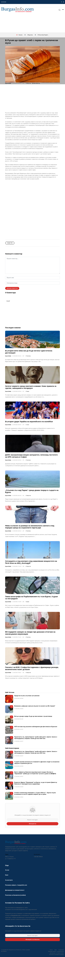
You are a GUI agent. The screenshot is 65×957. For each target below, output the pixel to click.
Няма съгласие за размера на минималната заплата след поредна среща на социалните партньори (29, 527)
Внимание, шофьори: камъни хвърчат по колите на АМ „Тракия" (34, 706)
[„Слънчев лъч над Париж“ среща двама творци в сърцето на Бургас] (32, 479)
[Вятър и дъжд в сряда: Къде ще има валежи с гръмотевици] (9, 719)
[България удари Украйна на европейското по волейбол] (32, 410)
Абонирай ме (32, 823)
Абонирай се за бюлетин (32, 939)
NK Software (4, 951)
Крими (27, 601)
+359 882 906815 (38, 856)
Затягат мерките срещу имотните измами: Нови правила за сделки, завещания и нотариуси (30, 387)
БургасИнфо (8, 83)
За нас (7, 870)
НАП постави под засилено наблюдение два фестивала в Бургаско (35, 726)
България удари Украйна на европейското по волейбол (29, 422)
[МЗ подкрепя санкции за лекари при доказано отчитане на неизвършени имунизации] (32, 620)
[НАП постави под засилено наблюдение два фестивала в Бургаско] (9, 730)
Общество (28, 83)
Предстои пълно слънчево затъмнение (26, 695)
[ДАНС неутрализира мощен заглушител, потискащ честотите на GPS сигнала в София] (32, 443)
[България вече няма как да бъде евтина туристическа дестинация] (32, 339)
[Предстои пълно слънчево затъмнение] (9, 699)
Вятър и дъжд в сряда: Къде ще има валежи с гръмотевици (33, 716)
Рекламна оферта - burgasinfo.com (16, 885)
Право (27, 391)
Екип (6, 875)
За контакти (9, 880)
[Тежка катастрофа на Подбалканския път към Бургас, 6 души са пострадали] (32, 585)
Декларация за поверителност (14, 890)
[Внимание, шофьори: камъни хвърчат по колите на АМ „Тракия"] (9, 709)
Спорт (27, 424)
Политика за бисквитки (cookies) (15, 895)
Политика (28, 356)
